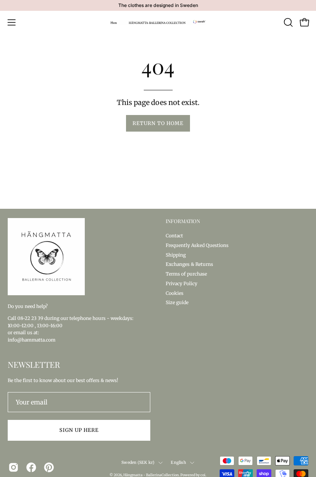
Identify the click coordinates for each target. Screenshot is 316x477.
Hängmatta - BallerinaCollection (151, 475)
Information (183, 221)
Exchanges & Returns (189, 264)
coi (202, 475)
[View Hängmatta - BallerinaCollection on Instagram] (13, 467)
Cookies (174, 293)
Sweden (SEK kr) (138, 462)
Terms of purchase (186, 274)
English (178, 462)
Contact (174, 235)
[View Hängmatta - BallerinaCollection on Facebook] (31, 467)
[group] (158, 5)
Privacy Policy (181, 283)
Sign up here (79, 430)
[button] (287, 22)
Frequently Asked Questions (197, 245)
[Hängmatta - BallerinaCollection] (158, 22)
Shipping (176, 254)
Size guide (177, 302)
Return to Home (158, 123)
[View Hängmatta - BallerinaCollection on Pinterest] (49, 467)
